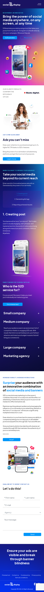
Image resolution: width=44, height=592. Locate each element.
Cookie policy (25, 575)
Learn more (11, 159)
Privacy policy (36, 575)
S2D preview (10, 38)
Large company (21, 347)
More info (28, 38)
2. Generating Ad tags (22, 199)
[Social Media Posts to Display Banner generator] (11, 4)
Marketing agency (21, 356)
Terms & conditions (21, 577)
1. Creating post (22, 193)
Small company (21, 313)
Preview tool (6, 575)
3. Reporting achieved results (22, 205)
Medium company (21, 321)
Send (32, 534)
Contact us (15, 575)
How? (11, 440)
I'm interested (12, 304)
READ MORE (6, 433)
